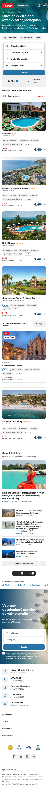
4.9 (7, 305)
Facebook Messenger (20, 686)
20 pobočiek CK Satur (20, 670)
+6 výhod (28, 199)
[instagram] (27, 756)
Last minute (12, 37)
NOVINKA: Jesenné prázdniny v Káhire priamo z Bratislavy (29, 512)
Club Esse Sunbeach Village (15, 188)
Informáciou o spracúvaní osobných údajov (19, 658)
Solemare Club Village (12, 421)
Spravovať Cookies (9, 770)
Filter (14, 81)
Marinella (6, 133)
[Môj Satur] (39, 5)
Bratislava (36, 585)
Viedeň (7, 585)
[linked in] (20, 756)
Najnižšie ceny (36, 81)
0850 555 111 (16, 678)
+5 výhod (28, 144)
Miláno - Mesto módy (12, 365)
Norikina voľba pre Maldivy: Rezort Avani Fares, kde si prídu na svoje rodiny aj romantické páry (23, 495)
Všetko (39, 324)
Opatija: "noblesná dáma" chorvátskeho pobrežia (27, 552)
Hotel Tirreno (8, 243)
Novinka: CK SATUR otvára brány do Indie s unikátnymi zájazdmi (30, 541)
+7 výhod (28, 432)
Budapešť (21, 585)
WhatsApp (15, 694)
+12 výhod (17, 309)
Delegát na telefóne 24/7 (14, 144)
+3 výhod (28, 254)
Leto (38, 37)
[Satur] (8, 5)
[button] (24, 46)
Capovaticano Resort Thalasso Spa (18, 298)
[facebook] (14, 756)
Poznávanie (28, 37)
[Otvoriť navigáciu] (44, 5)
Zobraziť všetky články (24, 564)
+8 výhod (17, 373)
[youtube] (33, 756)
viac (44, 28)
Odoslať (24, 647)
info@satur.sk (16, 702)
